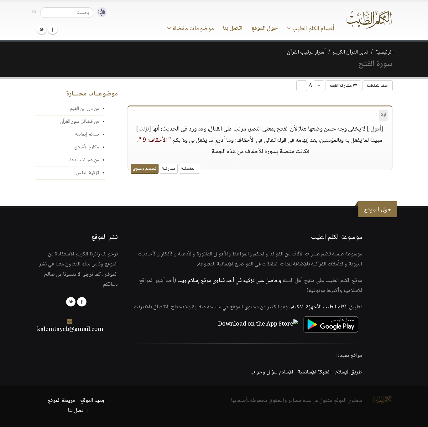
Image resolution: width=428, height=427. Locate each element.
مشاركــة (168, 168)
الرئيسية (384, 52)
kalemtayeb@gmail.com (70, 329)
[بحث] (34, 12)
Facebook (52, 29)
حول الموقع (264, 28)
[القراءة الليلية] (100, 12)
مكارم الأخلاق (86, 147)
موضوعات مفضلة (192, 29)
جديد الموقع (93, 400)
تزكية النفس (87, 173)
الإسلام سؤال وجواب (272, 372)
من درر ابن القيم (84, 109)
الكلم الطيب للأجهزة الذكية (320, 307)
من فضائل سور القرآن (79, 121)
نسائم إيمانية (87, 134)
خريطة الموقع (62, 400)
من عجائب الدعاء (83, 160)
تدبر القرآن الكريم (350, 52)
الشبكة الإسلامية (314, 372)
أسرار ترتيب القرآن (306, 52)
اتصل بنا (233, 28)
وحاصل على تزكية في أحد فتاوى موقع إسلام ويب (229, 281)
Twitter (41, 29)
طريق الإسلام (348, 372)
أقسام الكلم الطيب (312, 29)
